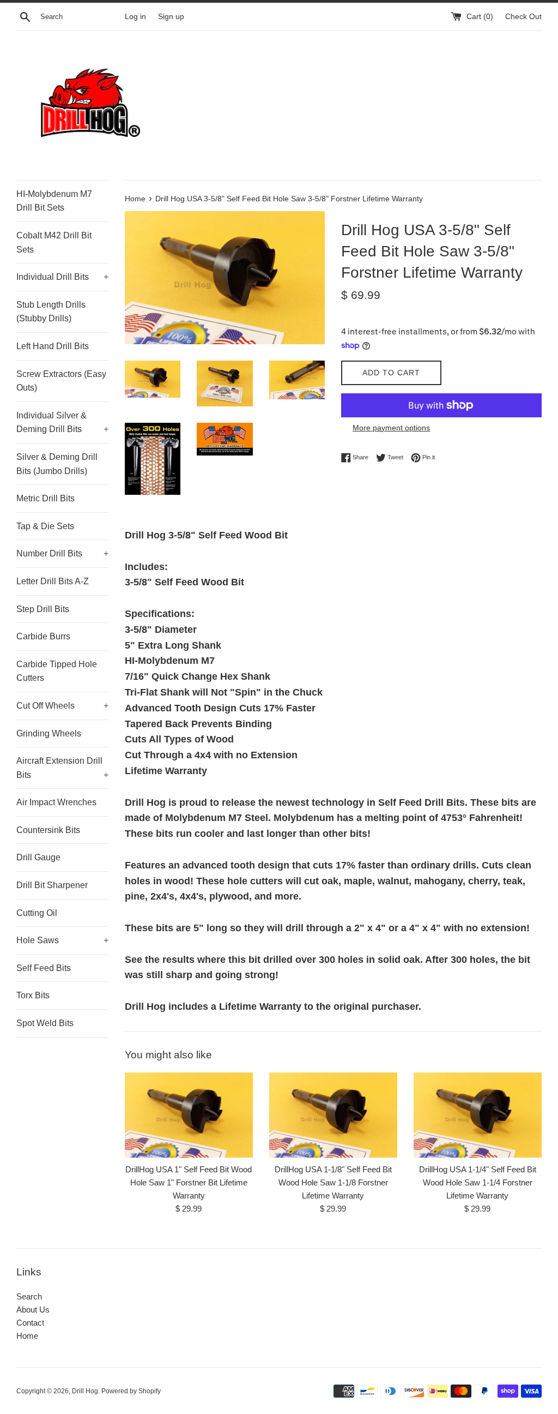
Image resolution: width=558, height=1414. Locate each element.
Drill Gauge (38, 857)
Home (27, 1335)
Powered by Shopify (131, 1391)
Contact (30, 1322)
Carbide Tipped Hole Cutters (56, 671)
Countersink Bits (48, 830)
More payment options (391, 427)
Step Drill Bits (42, 609)
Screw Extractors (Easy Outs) (61, 381)
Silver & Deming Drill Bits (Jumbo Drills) (57, 464)
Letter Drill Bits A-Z (52, 581)
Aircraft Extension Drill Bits (62, 768)
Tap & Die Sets (45, 526)
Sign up (171, 17)
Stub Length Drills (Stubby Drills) (51, 311)
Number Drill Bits (62, 553)
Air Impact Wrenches (56, 802)
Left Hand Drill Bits (52, 346)
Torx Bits (33, 995)
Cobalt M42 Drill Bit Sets (54, 242)
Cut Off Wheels (62, 705)
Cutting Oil (36, 913)
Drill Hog (85, 1391)
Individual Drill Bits (62, 276)
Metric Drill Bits (45, 498)
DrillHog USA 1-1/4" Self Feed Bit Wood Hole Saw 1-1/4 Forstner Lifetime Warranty (477, 1182)
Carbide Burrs (43, 636)
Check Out (523, 17)
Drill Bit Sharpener (52, 885)
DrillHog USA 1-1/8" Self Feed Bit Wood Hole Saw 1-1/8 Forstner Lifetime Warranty (333, 1182)
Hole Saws (62, 940)
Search (29, 1296)
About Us (33, 1309)
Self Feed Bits (43, 968)
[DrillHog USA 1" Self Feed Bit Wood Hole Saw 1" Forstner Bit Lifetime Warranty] (189, 1115)
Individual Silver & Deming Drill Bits (62, 422)
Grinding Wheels (48, 733)
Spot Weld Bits (45, 1023)
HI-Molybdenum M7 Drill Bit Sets (54, 201)
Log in (135, 17)
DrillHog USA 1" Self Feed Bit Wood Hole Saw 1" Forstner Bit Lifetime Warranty (188, 1182)
